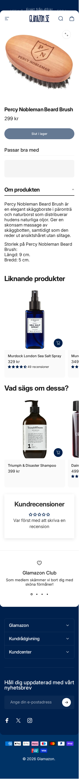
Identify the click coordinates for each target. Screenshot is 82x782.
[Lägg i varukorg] (58, 343)
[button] (39, 190)
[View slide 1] (31, 594)
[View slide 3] (42, 594)
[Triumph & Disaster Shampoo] (34, 429)
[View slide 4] (47, 594)
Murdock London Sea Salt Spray (34, 356)
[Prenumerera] (66, 702)
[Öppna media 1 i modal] (66, 34)
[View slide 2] (36, 594)
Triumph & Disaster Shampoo (32, 465)
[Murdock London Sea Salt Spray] (34, 319)
